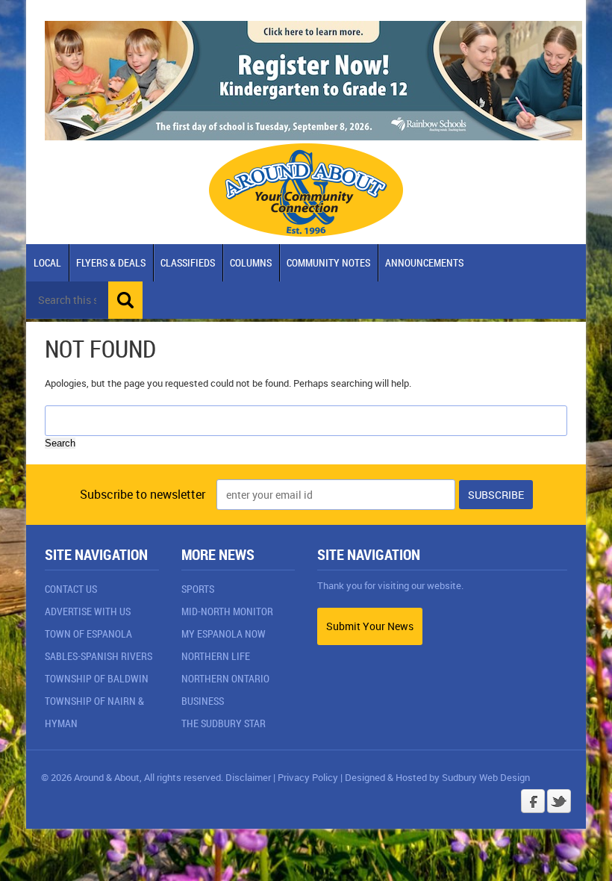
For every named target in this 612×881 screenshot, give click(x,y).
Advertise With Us (88, 611)
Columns (251, 262)
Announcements (424, 262)
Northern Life (215, 656)
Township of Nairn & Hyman (94, 712)
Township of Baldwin (97, 678)
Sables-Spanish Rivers (98, 656)
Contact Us (71, 589)
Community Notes (328, 262)
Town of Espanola (88, 633)
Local (47, 262)
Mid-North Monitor (227, 611)
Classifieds (187, 262)
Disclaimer (248, 777)
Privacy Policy (308, 777)
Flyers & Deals (111, 262)
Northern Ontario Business (225, 689)
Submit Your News (369, 626)
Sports (197, 589)
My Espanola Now (223, 633)
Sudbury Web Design (486, 777)
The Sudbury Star (223, 723)
